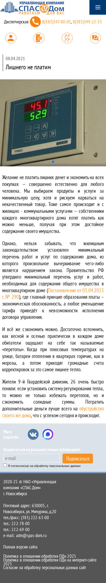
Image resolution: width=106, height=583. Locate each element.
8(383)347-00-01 (56, 22)
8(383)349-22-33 (87, 22)
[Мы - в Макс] (47, 434)
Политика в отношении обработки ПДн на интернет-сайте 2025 (49, 562)
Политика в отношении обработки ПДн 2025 (39, 556)
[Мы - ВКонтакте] (33, 434)
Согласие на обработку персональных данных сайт (44, 567)
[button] (53, 162)
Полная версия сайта (20, 547)
